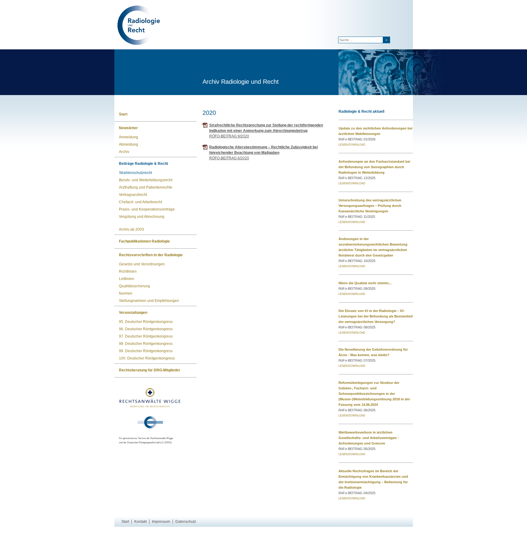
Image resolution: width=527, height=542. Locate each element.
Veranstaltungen (133, 312)
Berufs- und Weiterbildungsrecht (145, 180)
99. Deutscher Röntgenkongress (146, 351)
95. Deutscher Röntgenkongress (146, 322)
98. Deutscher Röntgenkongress (146, 344)
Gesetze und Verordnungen (142, 264)
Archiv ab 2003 (131, 229)
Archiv (124, 152)
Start (123, 114)
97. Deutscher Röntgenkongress (146, 336)
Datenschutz (185, 521)
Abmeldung (128, 144)
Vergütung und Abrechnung (141, 216)
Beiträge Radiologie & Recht (143, 163)
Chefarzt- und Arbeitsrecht (140, 202)
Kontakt (140, 521)
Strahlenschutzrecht (135, 173)
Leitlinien (126, 279)
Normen (125, 293)
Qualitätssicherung (134, 286)
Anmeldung (128, 137)
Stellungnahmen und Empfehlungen (149, 301)
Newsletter (128, 128)
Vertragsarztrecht (133, 195)
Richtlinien (128, 271)
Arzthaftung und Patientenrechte (145, 187)
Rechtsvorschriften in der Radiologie (151, 255)
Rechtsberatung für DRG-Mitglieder (149, 370)
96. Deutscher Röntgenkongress (146, 329)
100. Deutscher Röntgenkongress (147, 358)
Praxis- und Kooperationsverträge (147, 209)
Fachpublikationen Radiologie (144, 241)
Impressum (161, 521)
